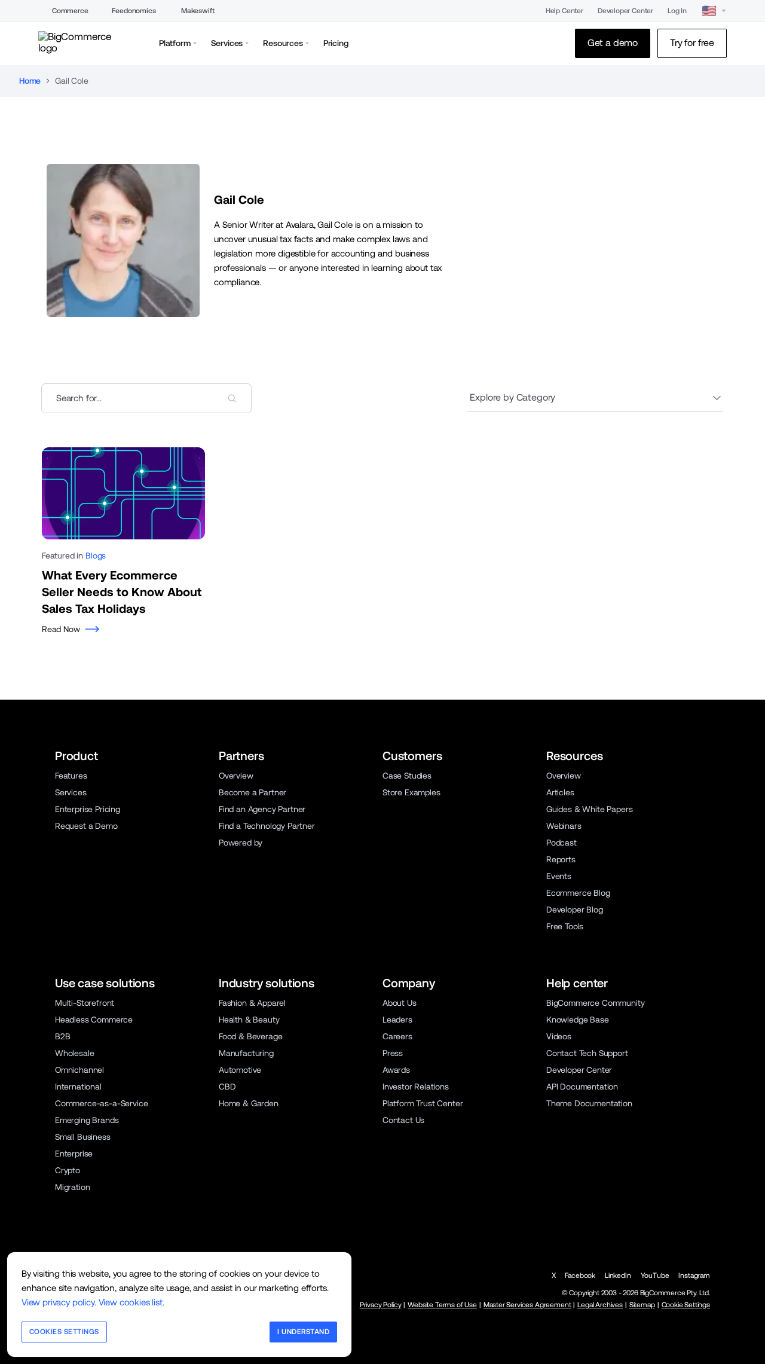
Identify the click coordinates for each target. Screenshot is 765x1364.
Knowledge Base (577, 1019)
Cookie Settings (686, 1305)
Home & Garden (249, 1103)
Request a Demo (86, 826)
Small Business (83, 1137)
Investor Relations (415, 1086)
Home (30, 81)
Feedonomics (133, 11)
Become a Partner (252, 792)
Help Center (564, 11)
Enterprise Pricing (87, 809)
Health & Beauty (249, 1019)
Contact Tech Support (587, 1053)
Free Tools (564, 926)
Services (71, 792)
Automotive (240, 1070)
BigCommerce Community (595, 1003)
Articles (560, 792)
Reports (561, 859)
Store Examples (411, 792)
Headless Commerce (94, 1019)
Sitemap (642, 1305)
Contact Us (403, 1120)
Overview (236, 775)
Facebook (580, 1275)
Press (392, 1053)
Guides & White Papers (589, 809)
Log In (677, 11)
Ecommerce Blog (578, 893)
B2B (63, 1036)
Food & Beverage (250, 1036)
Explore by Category (512, 397)
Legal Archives (600, 1305)
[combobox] (146, 398)
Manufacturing (246, 1053)
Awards (396, 1070)
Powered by (240, 842)
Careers (397, 1036)
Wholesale (74, 1053)
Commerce (70, 11)
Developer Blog (574, 909)
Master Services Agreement (527, 1305)
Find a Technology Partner (267, 826)
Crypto (67, 1170)
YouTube (655, 1275)
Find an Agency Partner (262, 809)
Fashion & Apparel (252, 1003)
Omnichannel (79, 1070)
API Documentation (582, 1086)
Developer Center (625, 11)
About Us (399, 1003)
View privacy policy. (59, 1302)
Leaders (397, 1019)
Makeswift (198, 11)
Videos (558, 1036)
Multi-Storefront (84, 1003)
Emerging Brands (86, 1120)
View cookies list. (131, 1302)
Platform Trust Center (422, 1103)
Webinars (564, 826)
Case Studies (407, 775)
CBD (227, 1086)
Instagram (694, 1275)
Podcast (561, 842)
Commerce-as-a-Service (101, 1103)
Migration (72, 1187)
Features (71, 775)
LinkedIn (618, 1275)
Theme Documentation (589, 1103)
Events (558, 876)
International (78, 1086)
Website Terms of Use (442, 1305)
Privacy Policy (381, 1305)
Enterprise (74, 1153)
